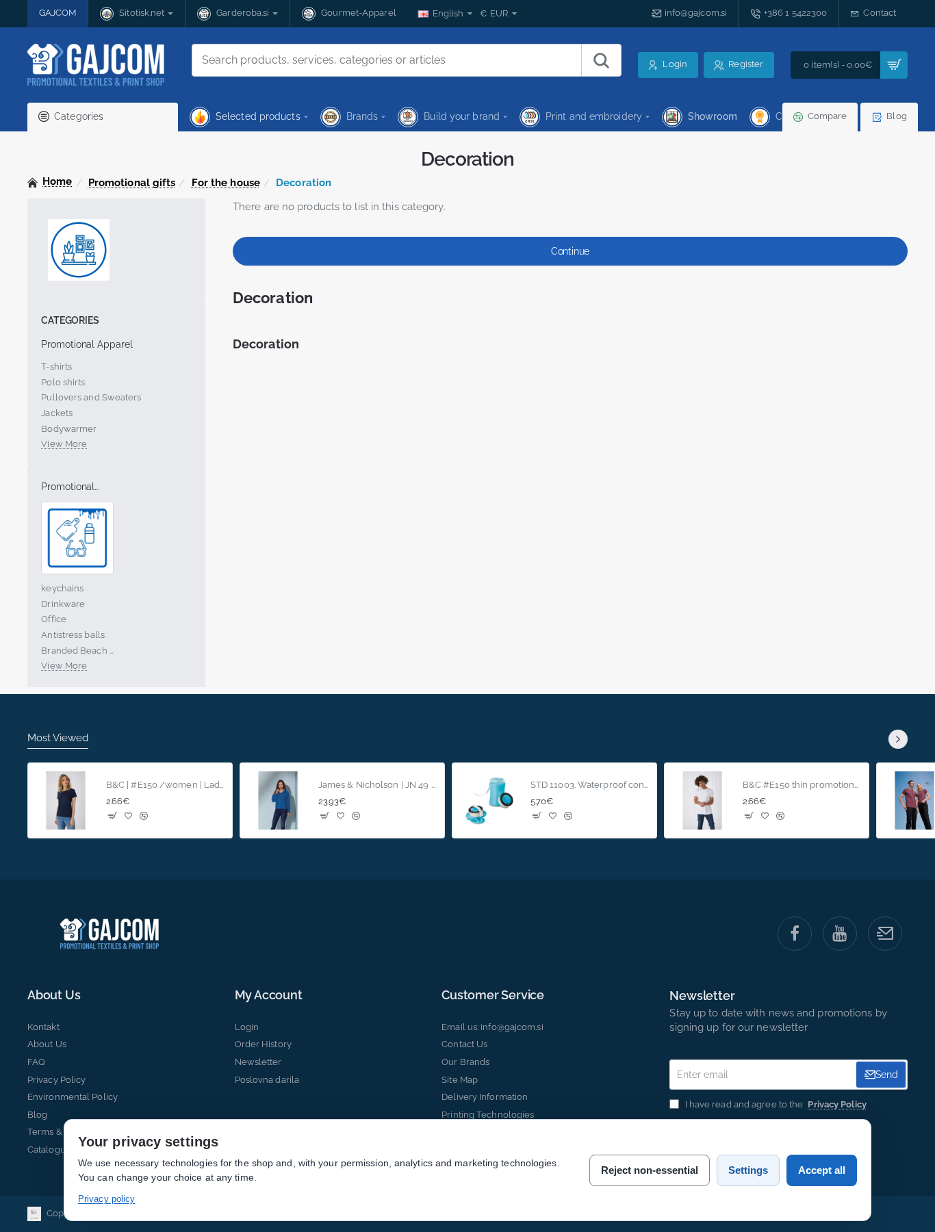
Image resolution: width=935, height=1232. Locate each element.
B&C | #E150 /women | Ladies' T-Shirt (165, 785)
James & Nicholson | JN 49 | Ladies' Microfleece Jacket (377, 785)
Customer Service (492, 995)
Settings (748, 1170)
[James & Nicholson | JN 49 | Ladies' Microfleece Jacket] (278, 801)
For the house (226, 183)
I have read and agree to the (774, 1104)
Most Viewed (57, 738)
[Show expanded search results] (601, 60)
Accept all (821, 1170)
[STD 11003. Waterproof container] (490, 801)
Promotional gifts (132, 183)
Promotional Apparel (86, 344)
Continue (570, 251)
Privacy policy (106, 1199)
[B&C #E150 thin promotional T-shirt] (702, 801)
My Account (269, 995)
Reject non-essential (649, 1170)
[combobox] (386, 60)
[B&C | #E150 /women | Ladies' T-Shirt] (66, 801)
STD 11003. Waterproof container (589, 785)
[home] (50, 182)
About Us (53, 995)
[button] (112, 815)
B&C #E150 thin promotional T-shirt (802, 785)
